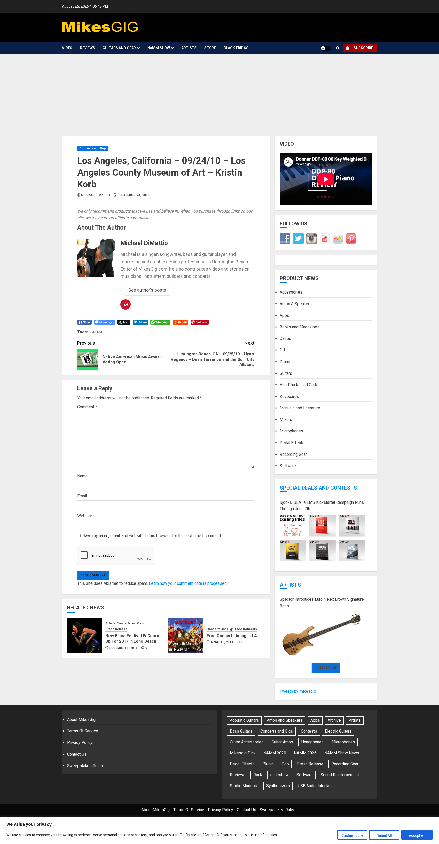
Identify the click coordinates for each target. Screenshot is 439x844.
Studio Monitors (244, 785)
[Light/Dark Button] (326, 48)
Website (84, 515)
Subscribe (363, 48)
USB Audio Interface (316, 785)
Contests (309, 731)
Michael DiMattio (95, 195)
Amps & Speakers (296, 303)
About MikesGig (81, 719)
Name (82, 476)
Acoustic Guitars (244, 720)
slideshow (279, 774)
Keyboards (289, 396)
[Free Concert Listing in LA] (185, 635)
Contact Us (76, 754)
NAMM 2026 (305, 753)
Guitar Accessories (247, 742)
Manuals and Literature (300, 407)
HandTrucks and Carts (299, 384)
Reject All (384, 836)
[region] (219, 830)
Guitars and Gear (119, 48)
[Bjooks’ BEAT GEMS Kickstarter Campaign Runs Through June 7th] (322, 538)
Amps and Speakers (285, 720)
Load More (325, 668)
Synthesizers (278, 785)
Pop (285, 763)
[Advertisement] (219, 92)
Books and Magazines (299, 326)
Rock (257, 774)
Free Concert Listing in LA (232, 635)
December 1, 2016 (123, 648)
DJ (282, 350)
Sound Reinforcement (340, 774)
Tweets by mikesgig (298, 691)
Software (288, 465)
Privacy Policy (79, 742)
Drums (285, 361)
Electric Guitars (338, 731)
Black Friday (236, 48)
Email (82, 496)
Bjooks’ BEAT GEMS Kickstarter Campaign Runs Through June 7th (322, 505)
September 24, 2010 (134, 195)
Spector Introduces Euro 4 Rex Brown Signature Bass (322, 602)
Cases (285, 338)
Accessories (291, 292)
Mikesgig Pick (243, 753)
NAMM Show (158, 48)
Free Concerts (246, 629)
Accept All (417, 836)
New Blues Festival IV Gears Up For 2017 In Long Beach (132, 638)
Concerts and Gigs (92, 148)
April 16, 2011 (222, 642)
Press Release (116, 629)
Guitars (286, 373)
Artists (189, 48)
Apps (284, 315)
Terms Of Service (82, 730)
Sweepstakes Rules (85, 765)
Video (67, 48)
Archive (334, 720)
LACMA (96, 332)
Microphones (291, 431)
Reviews (87, 48)
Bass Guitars (241, 731)
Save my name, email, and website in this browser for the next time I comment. (152, 535)
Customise (350, 836)
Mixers (286, 419)
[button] (338, 48)
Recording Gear (293, 454)
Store (210, 48)
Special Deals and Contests (318, 488)
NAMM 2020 (274, 753)
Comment (87, 406)
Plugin (268, 763)
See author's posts (147, 290)
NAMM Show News (341, 753)
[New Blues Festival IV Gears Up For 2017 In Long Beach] (84, 635)
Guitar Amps (282, 742)
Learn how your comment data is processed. (188, 583)
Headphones (312, 742)
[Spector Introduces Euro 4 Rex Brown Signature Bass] (322, 635)
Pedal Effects (292, 442)
